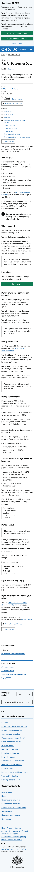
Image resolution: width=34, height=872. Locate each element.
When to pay (8, 111)
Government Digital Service (11, 839)
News (3, 796)
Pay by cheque (8, 131)
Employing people (8, 757)
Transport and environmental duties (13, 674)
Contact (24, 831)
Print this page (9, 141)
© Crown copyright (17, 867)
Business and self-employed (12, 730)
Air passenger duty (7, 667)
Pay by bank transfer (10, 128)
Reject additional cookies (17, 38)
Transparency (6, 811)
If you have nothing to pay (12, 134)
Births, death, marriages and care (14, 726)
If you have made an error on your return (17, 137)
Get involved (6, 819)
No (30, 694)
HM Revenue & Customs (9, 89)
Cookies (17, 828)
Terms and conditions (9, 834)
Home (3, 55)
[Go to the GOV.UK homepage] (9, 49)
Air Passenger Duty (14, 55)
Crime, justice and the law (11, 742)
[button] (17, 284)
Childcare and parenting (10, 734)
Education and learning (10, 753)
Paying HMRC (6, 678)
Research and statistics (10, 804)
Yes (21, 694)
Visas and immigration (9, 776)
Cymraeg (11, 69)
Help (3, 828)
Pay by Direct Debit (10, 125)
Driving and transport (9, 749)
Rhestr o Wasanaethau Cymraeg (13, 837)
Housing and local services (11, 764)
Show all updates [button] (26, 619)
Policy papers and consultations (13, 807)
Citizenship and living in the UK (13, 738)
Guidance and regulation (10, 800)
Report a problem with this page (17, 702)
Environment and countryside (12, 761)
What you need (8, 114)
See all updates (17, 99)
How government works (10, 815)
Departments (6, 792)
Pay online (7, 117)
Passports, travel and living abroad (14, 772)
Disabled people (7, 745)
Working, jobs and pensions (11, 780)
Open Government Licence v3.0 (13, 849)
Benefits (4, 723)
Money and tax (7, 768)
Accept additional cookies (17, 33)
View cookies (17, 43)
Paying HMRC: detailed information (13, 654)
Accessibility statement (10, 831)
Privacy (10, 828)
